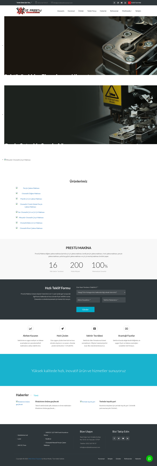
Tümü (36, 395)
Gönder (85, 309)
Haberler (103, 11)
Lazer (19, 439)
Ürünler (81, 11)
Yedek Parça (91, 11)
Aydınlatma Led (23, 435)
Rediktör (48, 439)
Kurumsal (71, 11)
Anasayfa (60, 11)
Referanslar (114, 11)
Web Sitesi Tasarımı (34, 459)
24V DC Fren (22, 445)
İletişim (138, 11)
